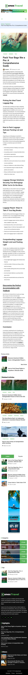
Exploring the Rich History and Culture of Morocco (17, 655)
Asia (3, 552)
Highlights (11, 53)
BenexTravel (18, 671)
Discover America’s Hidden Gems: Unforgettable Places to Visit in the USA (13, 395)
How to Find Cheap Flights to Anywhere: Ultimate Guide (15, 461)
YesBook (19, 297)
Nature (9, 392)
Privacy (13, 673)
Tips (16, 53)
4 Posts (23, 542)
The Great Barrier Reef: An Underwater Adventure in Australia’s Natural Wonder (13, 419)
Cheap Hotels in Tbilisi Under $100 (17, 482)
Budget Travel (5, 438)
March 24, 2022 (4, 646)
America (4, 547)
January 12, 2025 (13, 478)
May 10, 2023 (4, 640)
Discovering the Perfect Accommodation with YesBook (12, 288)
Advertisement (19, 673)
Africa (3, 542)
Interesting (16, 415)
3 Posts (23, 547)
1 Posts (23, 556)
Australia (4, 415)
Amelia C (7, 69)
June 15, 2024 (12, 484)
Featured (5, 53)
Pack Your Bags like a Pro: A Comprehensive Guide (15, 468)
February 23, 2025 (13, 470)
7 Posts (23, 561)
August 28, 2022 (11, 658)
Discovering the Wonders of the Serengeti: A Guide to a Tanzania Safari (15, 661)
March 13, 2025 (12, 463)
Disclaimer (8, 673)
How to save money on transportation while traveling (13, 442)
